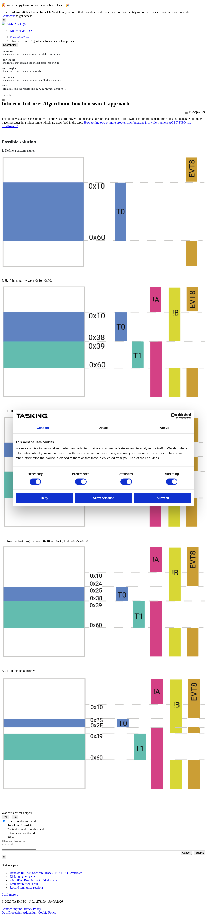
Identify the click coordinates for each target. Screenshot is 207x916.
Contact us (8, 16)
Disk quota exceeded (23, 876)
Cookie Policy (47, 912)
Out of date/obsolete (19, 825)
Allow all (163, 498)
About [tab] (164, 427)
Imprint (17, 909)
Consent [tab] (43, 427)
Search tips (10, 44)
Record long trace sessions (26, 887)
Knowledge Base (21, 30)
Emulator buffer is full (24, 884)
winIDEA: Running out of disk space (33, 880)
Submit (199, 852)
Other (10, 837)
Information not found (21, 833)
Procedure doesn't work (22, 821)
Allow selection (103, 498)
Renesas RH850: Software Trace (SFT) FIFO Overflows (46, 873)
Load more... (10, 894)
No (15, 816)
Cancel (186, 852)
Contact (7, 909)
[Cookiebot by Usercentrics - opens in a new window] (173, 416)
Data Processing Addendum (19, 912)
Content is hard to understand (25, 829)
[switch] (81, 481)
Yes (5, 816)
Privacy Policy (31, 909)
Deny (44, 498)
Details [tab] (104, 427)
